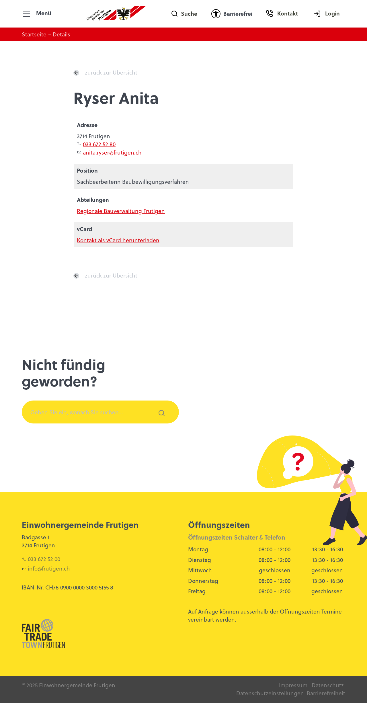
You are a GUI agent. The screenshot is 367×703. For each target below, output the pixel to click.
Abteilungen (93, 200)
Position (87, 170)
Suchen (158, 420)
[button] (26, 13)
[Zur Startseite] (116, 14)
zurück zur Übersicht (111, 72)
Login (332, 13)
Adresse (87, 125)
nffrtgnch (49, 568)
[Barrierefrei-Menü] (215, 13)
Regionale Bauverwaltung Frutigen (121, 211)
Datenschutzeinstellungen (270, 693)
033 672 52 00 (44, 559)
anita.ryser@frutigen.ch (112, 152)
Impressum (293, 685)
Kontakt (287, 13)
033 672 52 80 (99, 144)
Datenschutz (328, 685)
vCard (84, 229)
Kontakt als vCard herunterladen (118, 240)
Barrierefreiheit (326, 693)
